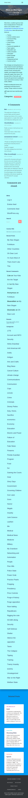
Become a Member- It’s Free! (14, 779)
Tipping (10, 655)
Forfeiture (11, 244)
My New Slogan (13, 240)
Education (11, 428)
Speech (8, 757)
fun (8, 468)
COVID (10, 393)
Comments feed (13, 209)
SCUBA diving (12, 620)
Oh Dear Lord (12, 253)
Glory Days (11, 481)
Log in (9, 200)
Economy (10, 424)
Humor (9, 504)
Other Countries (13, 249)
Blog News (11, 366)
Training (10, 660)
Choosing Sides (11, 733)
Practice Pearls (13, 580)
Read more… (18, 721)
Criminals (10, 402)
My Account (18, 782)
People (9, 562)
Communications (13, 380)
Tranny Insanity (13, 664)
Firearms (10, 450)
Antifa (9, 353)
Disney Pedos (12, 406)
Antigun (10, 357)
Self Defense (12, 629)
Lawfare (10, 522)
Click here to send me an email (13, 231)
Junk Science (12, 517)
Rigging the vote (13, 615)
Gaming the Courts (14, 473)
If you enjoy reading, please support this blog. (12, 322)
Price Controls (12, 593)
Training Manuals (11, 789)
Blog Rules (10, 782)
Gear (9, 477)
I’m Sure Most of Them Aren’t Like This (13, 262)
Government (12, 486)
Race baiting (12, 606)
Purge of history (13, 597)
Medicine (10, 540)
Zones (19, 789)
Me (8, 526)
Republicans (11, 611)
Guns (9, 499)
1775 (9, 331)
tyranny (10, 669)
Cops (9, 388)
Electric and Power (14, 433)
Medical (10, 531)
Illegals (9, 508)
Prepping (10, 584)
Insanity (10, 513)
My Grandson (12, 549)
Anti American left (14, 348)
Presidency (11, 589)
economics (11, 420)
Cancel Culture (12, 371)
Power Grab (11, 575)
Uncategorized (12, 673)
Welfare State (12, 682)
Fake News (11, 446)
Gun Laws (11, 495)
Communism (12, 384)
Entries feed (11, 204)
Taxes (9, 646)
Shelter (10, 633)
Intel (8, 709)
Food (9, 464)
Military (10, 544)
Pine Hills (10, 566)
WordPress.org (13, 213)
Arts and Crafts (13, 362)
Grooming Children (14, 490)
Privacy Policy (14, 786)
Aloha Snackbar (13, 344)
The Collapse (17, 96)
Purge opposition (13, 602)
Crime (9, 397)
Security (10, 624)
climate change (13, 375)
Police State (11, 571)
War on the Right (13, 678)
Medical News (12, 535)
